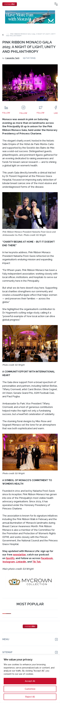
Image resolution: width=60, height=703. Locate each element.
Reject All (30, 697)
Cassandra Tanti (12, 58)
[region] (30, 679)
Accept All (30, 681)
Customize (30, 689)
